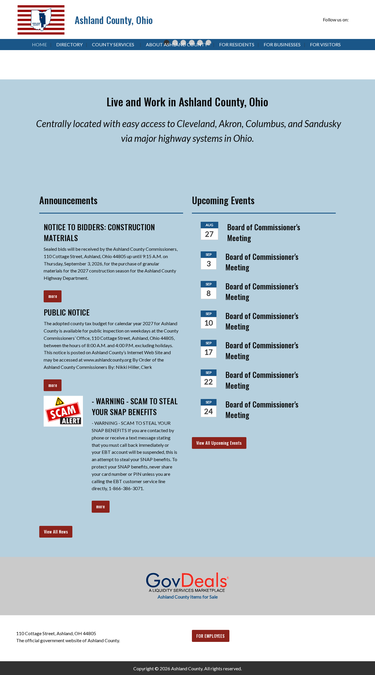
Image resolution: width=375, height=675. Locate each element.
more (52, 296)
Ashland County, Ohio (114, 20)
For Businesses (282, 44)
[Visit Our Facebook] (354, 20)
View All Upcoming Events (219, 443)
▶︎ (365, 50)
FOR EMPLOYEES (210, 636)
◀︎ (15, 50)
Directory (69, 44)
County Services (113, 44)
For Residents (236, 44)
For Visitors (325, 44)
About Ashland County (176, 44)
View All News (56, 532)
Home (39, 44)
